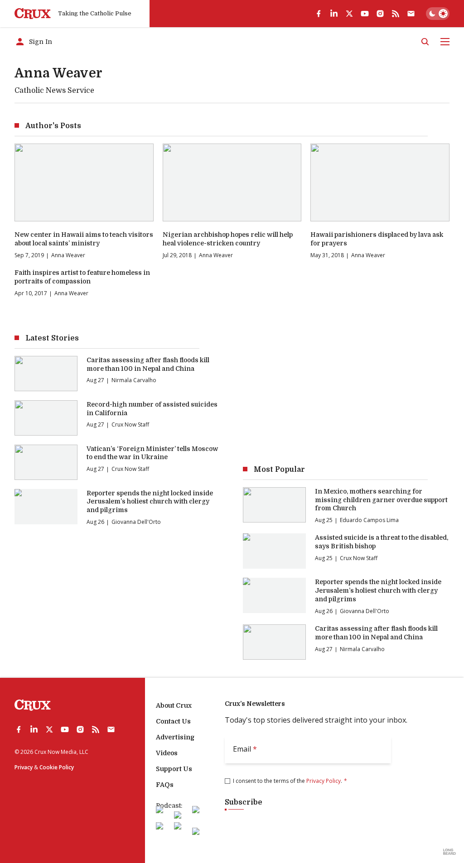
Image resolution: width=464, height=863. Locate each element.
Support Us (174, 768)
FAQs (165, 784)
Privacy (23, 767)
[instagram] (380, 13)
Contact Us (173, 721)
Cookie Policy (56, 767)
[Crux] (32, 13)
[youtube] (364, 13)
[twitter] (349, 13)
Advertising (175, 737)
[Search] (425, 41)
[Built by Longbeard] (449, 852)
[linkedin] (334, 13)
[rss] (395, 13)
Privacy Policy (323, 781)
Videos (167, 753)
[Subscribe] (411, 13)
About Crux (174, 705)
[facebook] (318, 13)
